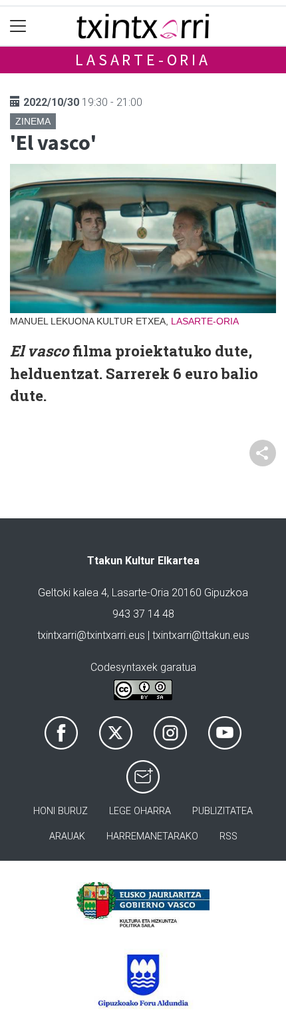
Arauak (67, 836)
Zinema (33, 121)
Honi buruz (60, 811)
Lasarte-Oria (143, 59)
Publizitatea (222, 811)
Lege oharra (140, 811)
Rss (228, 836)
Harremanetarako (152, 836)
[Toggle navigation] (18, 26)
